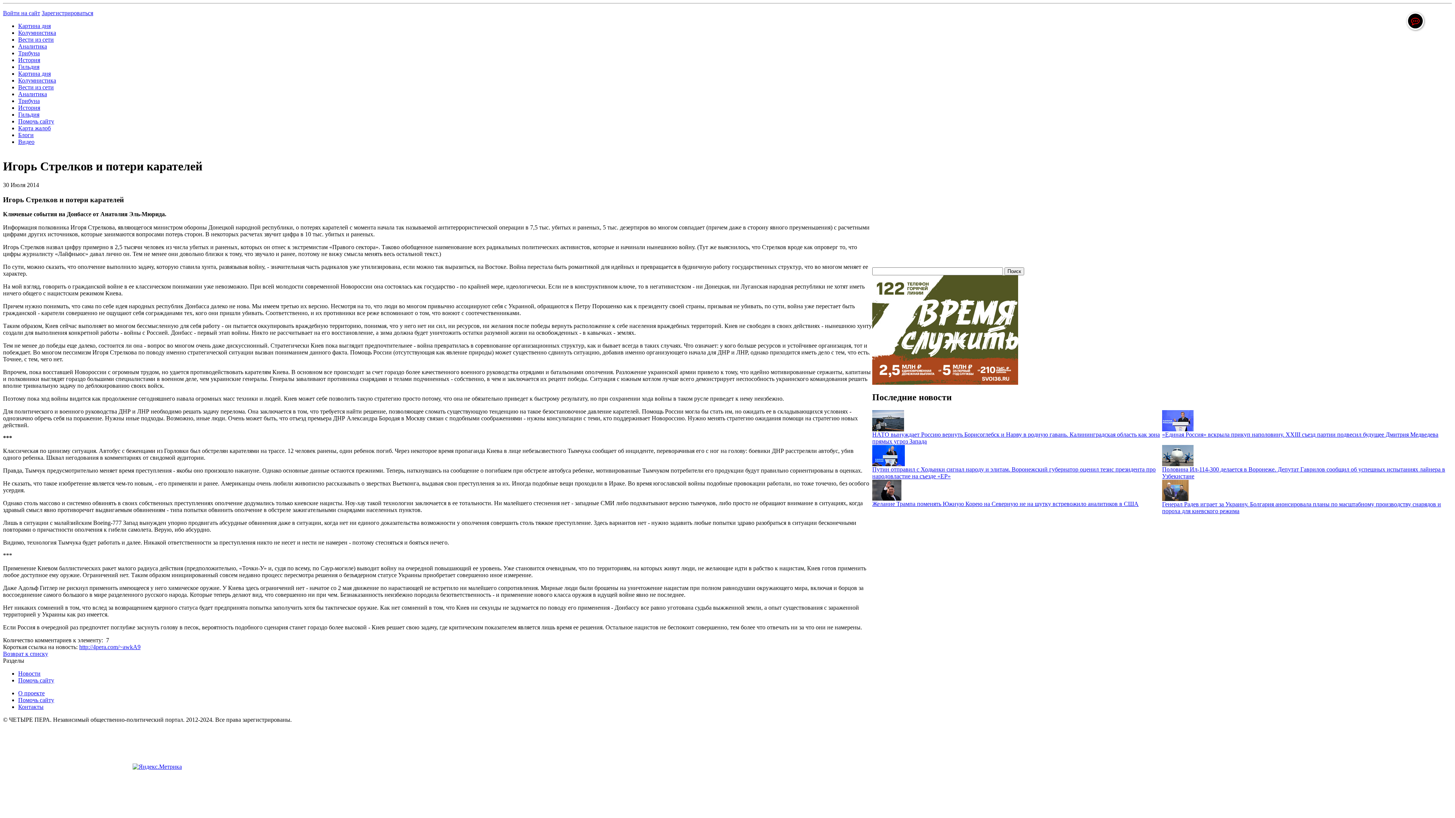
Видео (26, 142)
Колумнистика (37, 33)
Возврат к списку (25, 654)
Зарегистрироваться (67, 13)
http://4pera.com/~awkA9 (110, 647)
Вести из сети (36, 39)
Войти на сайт (21, 13)
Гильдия (28, 67)
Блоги (26, 135)
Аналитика (32, 46)
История (29, 60)
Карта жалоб (34, 128)
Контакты (31, 707)
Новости (29, 673)
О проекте (31, 693)
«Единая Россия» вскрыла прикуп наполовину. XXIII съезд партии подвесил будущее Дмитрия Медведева (1300, 434)
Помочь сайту (36, 121)
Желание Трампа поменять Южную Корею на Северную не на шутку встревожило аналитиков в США (1005, 504)
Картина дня (34, 26)
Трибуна (29, 53)
